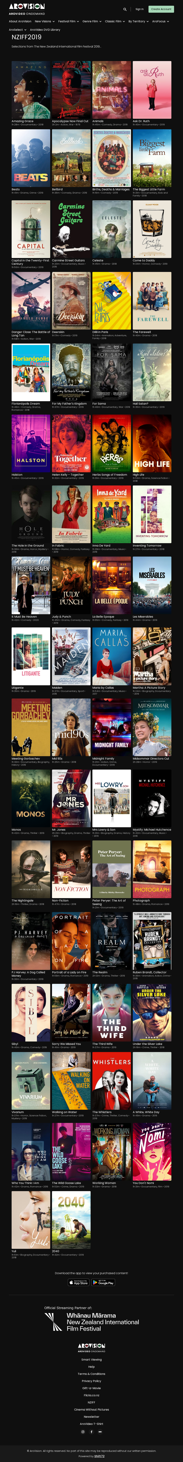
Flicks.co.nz (91, 1395)
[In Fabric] (71, 514)
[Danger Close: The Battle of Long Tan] (31, 301)
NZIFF (91, 1402)
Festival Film (66, 21)
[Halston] (31, 443)
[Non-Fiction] (71, 869)
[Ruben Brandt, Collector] (152, 941)
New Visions (43, 21)
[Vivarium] (31, 1081)
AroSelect (16, 30)
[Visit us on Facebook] (91, 1432)
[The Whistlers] (111, 1081)
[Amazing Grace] (31, 90)
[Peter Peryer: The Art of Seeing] (111, 869)
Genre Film (90, 21)
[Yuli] (31, 1220)
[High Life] (152, 443)
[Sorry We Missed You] (71, 1013)
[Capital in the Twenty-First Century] (31, 229)
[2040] (71, 1220)
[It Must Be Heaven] (31, 585)
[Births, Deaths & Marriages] (111, 158)
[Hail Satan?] (152, 372)
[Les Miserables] (152, 585)
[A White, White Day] (152, 1081)
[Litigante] (31, 656)
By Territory (136, 21)
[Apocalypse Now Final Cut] (71, 90)
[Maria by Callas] (111, 656)
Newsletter (91, 1417)
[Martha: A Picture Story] (152, 656)
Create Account (161, 9)
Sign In (140, 9)
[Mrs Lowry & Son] (111, 798)
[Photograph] (152, 869)
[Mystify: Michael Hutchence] (152, 798)
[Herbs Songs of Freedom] (111, 443)
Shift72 (99, 1456)
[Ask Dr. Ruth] (152, 90)
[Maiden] (71, 656)
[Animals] (111, 90)
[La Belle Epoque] (111, 585)
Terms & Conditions (91, 1374)
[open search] (125, 9)
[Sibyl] (31, 1013)
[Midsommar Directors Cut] (152, 727)
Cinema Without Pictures (91, 1410)
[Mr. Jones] (71, 798)
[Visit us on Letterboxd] (100, 1432)
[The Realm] (111, 941)
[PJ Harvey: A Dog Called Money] (31, 941)
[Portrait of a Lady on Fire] (71, 941)
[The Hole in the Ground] (31, 514)
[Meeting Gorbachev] (31, 727)
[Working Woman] (111, 1152)
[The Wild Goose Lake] (71, 1152)
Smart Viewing (91, 1360)
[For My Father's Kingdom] (71, 372)
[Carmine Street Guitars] (71, 229)
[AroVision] (91, 1348)
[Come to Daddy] (152, 229)
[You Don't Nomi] (152, 1152)
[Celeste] (111, 229)
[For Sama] (111, 372)
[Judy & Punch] (71, 585)
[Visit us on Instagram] (83, 1432)
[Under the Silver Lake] (152, 1013)
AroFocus (158, 21)
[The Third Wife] (111, 1013)
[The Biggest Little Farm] (152, 158)
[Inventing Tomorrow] (152, 514)
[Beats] (31, 158)
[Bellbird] (71, 158)
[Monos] (31, 798)
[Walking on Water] (71, 1081)
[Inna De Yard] (111, 514)
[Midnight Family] (111, 727)
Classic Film (113, 21)
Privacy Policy (91, 1381)
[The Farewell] (152, 301)
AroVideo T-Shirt (91, 1424)
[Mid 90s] (71, 727)
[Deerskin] (71, 301)
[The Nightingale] (31, 869)
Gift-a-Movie (91, 1388)
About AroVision (20, 21)
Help (91, 1367)
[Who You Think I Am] (31, 1152)
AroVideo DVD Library (45, 30)
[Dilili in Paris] (111, 301)
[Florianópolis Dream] (31, 372)
